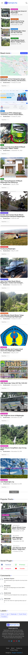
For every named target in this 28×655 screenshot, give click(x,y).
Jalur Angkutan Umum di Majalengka (18, 11)
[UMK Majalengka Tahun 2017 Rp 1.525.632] (5, 32)
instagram (8, 568)
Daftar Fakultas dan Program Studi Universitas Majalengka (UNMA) (11, 349)
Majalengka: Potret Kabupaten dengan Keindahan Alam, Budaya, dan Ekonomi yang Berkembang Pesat (12, 79)
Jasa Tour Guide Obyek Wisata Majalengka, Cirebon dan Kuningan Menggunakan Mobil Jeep (11, 282)
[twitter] (12, 641)
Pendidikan (4, 616)
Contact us (19, 648)
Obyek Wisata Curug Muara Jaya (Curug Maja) (17, 21)
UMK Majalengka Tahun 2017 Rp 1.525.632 (18, 31)
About (12, 648)
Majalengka (14, 614)
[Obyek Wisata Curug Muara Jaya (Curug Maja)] (5, 22)
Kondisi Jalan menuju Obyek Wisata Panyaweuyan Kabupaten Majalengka (12, 215)
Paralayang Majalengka (7, 249)
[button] (26, 2)
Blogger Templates (17, 652)
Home (7, 648)
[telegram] (19, 641)
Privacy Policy (14, 650)
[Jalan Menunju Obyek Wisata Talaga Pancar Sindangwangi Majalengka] (5, 42)
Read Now (4, 85)
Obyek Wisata (22, 614)
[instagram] (17, 641)
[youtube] (14, 641)
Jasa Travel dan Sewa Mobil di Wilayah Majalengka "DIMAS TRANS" (12, 147)
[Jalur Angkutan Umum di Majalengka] (5, 13)
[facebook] (9, 641)
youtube (22, 568)
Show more (24, 53)
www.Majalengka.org (7, 482)
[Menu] (2, 2)
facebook (8, 564)
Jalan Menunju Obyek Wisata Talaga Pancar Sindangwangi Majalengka (18, 41)
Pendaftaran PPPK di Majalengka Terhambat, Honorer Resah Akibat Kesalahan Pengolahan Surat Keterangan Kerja (13, 113)
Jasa (7, 614)
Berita (2, 614)
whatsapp (22, 564)
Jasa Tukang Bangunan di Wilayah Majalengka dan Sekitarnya (11, 181)
